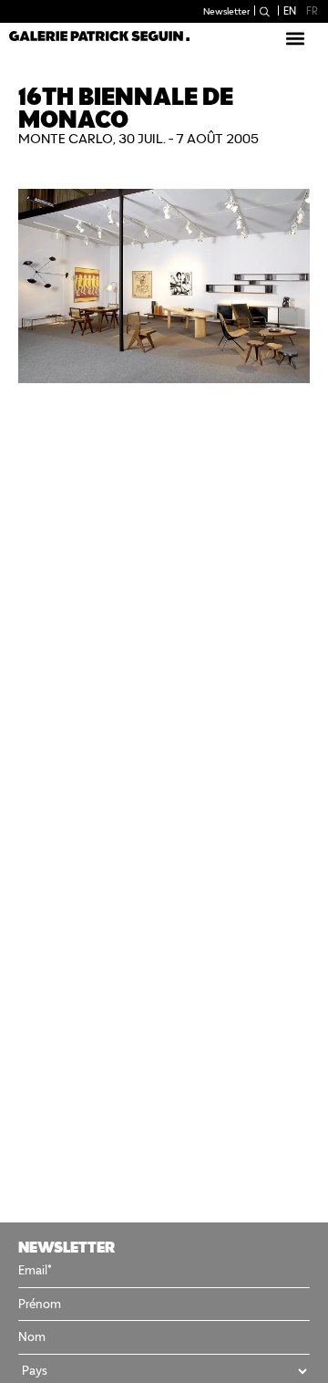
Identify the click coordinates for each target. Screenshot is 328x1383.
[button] (295, 38)
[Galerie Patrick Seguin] (99, 35)
